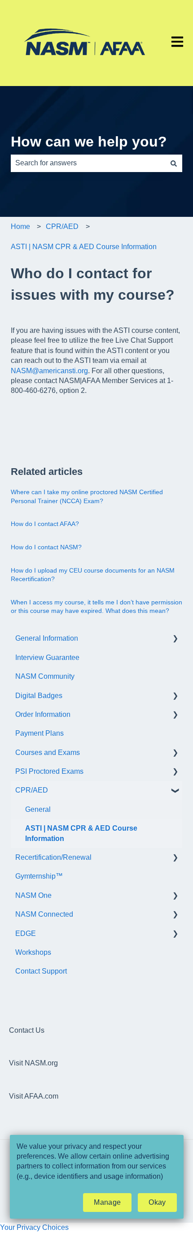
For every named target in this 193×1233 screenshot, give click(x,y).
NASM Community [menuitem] (45, 676)
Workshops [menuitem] (33, 952)
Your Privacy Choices (34, 1227)
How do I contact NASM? (46, 547)
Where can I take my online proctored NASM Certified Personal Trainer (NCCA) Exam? (87, 496)
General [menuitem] (38, 809)
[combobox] (88, 163)
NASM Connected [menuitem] (44, 914)
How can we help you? (89, 142)
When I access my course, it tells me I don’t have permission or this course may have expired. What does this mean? (96, 607)
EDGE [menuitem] (25, 933)
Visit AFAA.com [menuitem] (33, 1096)
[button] (175, 639)
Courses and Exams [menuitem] (47, 752)
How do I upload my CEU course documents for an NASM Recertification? (93, 575)
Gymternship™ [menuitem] (39, 876)
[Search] (173, 163)
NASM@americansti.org (49, 371)
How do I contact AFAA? (45, 523)
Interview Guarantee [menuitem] (47, 657)
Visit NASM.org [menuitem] (33, 1063)
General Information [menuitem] (46, 638)
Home (20, 226)
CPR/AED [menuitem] (31, 790)
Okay (157, 1202)
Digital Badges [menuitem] (38, 695)
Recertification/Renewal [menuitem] (53, 857)
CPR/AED (62, 226)
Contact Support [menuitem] (41, 971)
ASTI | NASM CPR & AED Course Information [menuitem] (81, 833)
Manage (107, 1202)
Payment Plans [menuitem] (39, 733)
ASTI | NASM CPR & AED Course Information (84, 246)
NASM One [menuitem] (33, 895)
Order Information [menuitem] (42, 714)
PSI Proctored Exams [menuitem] (49, 771)
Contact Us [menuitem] (26, 1030)
